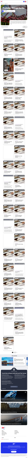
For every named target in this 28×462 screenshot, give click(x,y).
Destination (5, 10)
